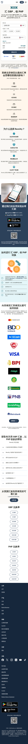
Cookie (3, 690)
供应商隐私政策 (5, 675)
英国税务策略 (5, 693)
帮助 (3, 650)
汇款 (3, 601)
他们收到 (5, 35)
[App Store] (14, 225)
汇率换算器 (4, 638)
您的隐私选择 (5, 678)
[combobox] (22, 37)
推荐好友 (4, 641)
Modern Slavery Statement (8, 696)
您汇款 (4, 22)
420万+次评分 (14, 213)
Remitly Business (5, 607)
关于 (3, 589)
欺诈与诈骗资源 (5, 628)
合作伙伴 (4, 632)
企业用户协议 (5, 669)
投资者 (3, 592)
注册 (22, 2)
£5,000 (18, 31)
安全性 (3, 684)
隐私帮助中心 (5, 681)
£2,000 (11, 31)
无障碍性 (4, 687)
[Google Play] (14, 220)
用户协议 (4, 665)
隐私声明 (4, 672)
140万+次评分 (15, 215)
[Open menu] (25, 2)
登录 (17, 2)
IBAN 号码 (4, 635)
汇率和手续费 (5, 622)
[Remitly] (2, 2)
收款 (3, 604)
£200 (5, 31)
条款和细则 (16, 67)
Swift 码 (3, 625)
